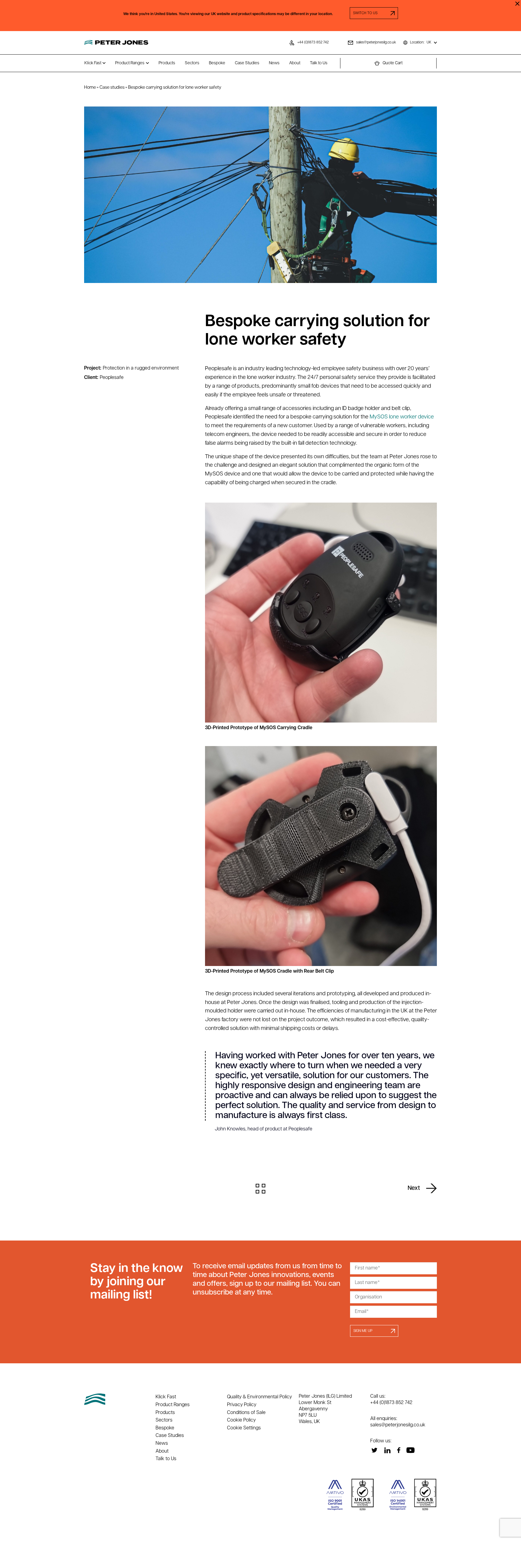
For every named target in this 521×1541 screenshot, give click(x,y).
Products (167, 63)
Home (90, 87)
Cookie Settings (244, 1428)
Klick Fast (92, 63)
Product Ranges (129, 63)
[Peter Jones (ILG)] (116, 43)
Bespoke (217, 63)
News (274, 63)
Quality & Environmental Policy (259, 1397)
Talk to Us (318, 63)
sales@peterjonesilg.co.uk (397, 1425)
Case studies (112, 87)
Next (414, 1188)
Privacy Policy (241, 1405)
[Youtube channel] (410, 1450)
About (294, 63)
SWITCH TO (374, 13)
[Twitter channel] (374, 1450)
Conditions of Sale (246, 1412)
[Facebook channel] (398, 1450)
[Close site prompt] (517, 3)
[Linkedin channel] (387, 1450)
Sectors (192, 63)
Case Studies (247, 63)
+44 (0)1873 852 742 (391, 1402)
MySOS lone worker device (402, 417)
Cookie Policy (241, 1420)
